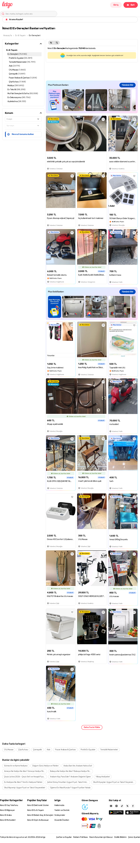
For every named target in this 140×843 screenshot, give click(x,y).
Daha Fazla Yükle (92, 727)
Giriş (116, 5)
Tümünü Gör (127, 85)
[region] (92, 100)
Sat (133, 5)
